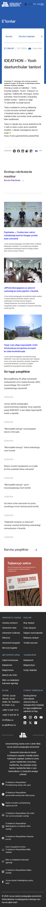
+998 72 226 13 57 (10, 710)
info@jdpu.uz (7, 720)
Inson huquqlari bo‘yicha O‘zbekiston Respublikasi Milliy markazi (18, 849)
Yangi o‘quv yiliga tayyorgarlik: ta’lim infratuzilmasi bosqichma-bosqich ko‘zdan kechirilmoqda (21, 348)
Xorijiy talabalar (30, 670)
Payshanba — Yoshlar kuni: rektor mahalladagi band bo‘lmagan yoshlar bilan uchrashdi (21, 236)
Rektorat (6, 638)
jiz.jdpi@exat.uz (9, 725)
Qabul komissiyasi (10, 660)
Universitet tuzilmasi (11, 633)
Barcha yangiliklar (16, 550)
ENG (38, 4)
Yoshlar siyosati (30, 643)
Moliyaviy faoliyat (31, 638)
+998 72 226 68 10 (10, 715)
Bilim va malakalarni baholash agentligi (10, 681)
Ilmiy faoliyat (28, 623)
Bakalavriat (7, 665)
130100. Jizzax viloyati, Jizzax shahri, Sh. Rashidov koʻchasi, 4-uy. (11, 700)
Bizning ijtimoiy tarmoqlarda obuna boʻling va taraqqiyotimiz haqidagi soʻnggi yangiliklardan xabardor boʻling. (33, 703)
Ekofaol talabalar (27, 37)
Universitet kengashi (11, 643)
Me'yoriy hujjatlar (9, 648)
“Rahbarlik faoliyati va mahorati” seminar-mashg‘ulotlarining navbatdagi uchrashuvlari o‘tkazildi (22, 525)
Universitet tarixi (9, 628)
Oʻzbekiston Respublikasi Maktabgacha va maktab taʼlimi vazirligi (18, 826)
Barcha (9, 37)
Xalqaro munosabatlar (33, 633)
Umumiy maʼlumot (10, 623)
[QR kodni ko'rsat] (32, 151)
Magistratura (7, 670)
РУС (34, 4)
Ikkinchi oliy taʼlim (9, 675)
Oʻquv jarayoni (29, 628)
